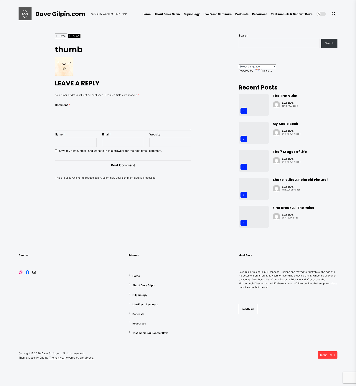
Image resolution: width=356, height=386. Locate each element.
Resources (259, 14)
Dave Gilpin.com (60, 13)
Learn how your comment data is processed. (129, 177)
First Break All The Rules (293, 207)
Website (154, 134)
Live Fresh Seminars (217, 14)
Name (60, 134)
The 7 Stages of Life (290, 151)
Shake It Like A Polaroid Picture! (300, 179)
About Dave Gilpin (167, 14)
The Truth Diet (285, 95)
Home (146, 14)
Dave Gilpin (288, 103)
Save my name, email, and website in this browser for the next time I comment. (110, 151)
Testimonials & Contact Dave (292, 14)
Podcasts (241, 14)
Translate (266, 70)
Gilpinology (192, 14)
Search (243, 35)
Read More (248, 308)
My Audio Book (285, 123)
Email (107, 134)
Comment (62, 105)
